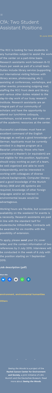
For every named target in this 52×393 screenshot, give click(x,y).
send (24, 240)
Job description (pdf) (13, 267)
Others (4, 301)
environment (7, 294)
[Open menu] (1, 14)
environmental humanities (30, 294)
